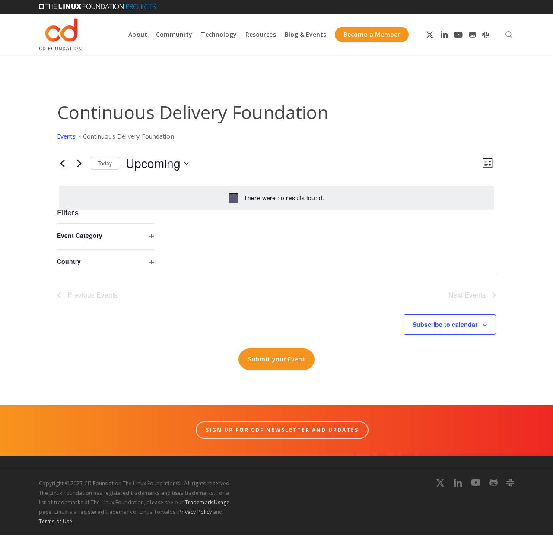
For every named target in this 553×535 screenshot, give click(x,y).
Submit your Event (276, 359)
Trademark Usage (207, 502)
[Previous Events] (62, 163)
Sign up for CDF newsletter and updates (282, 430)
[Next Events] (79, 163)
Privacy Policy (195, 512)
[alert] (276, 198)
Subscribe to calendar (445, 324)
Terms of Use (55, 521)
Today (105, 163)
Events (66, 136)
